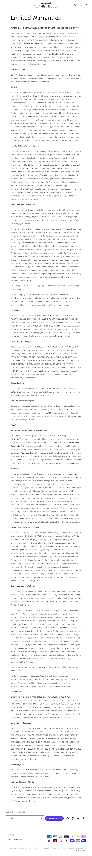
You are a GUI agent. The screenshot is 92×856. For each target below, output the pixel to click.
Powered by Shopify (33, 848)
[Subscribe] (41, 818)
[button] (5, 5)
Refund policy (46, 848)
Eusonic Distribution (20, 848)
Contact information (79, 850)
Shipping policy (81, 848)
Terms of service (69, 848)
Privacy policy (56, 848)
